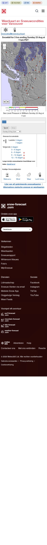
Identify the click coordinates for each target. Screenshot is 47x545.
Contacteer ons (8, 348)
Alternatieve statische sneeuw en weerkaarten (23, 187)
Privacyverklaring (26, 361)
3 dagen (19, 140)
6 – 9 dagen (16, 152)
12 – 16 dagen (17, 157)
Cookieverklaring (7, 364)
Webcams (7, 179)
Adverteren (18, 342)
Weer (29, 179)
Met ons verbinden (26, 348)
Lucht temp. (39, 179)
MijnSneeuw (7, 267)
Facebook (34, 282)
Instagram (34, 286)
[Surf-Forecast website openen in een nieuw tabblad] (5, 2)
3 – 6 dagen (16, 149)
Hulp (29, 342)
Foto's (4, 263)
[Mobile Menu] (43, 11)
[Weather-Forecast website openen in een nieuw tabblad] (37, 2)
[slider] (4, 121)
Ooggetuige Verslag (10, 295)
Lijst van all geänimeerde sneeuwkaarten (23, 184)
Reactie (42, 348)
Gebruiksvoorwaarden (9, 361)
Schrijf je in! (11, 164)
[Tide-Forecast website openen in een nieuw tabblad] (27, 2)
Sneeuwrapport (8, 255)
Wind (18, 179)
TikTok (33, 290)
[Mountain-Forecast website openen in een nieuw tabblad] (16, 2)
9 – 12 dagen (16, 155)
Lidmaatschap (7, 282)
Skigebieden (7, 246)
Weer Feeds (6, 299)
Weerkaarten (7, 250)
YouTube (34, 295)
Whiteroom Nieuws (10, 259)
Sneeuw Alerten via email (13, 286)
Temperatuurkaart (17, 33)
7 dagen (19, 142)
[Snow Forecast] (4, 11)
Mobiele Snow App (10, 290)
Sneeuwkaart (6, 33)
